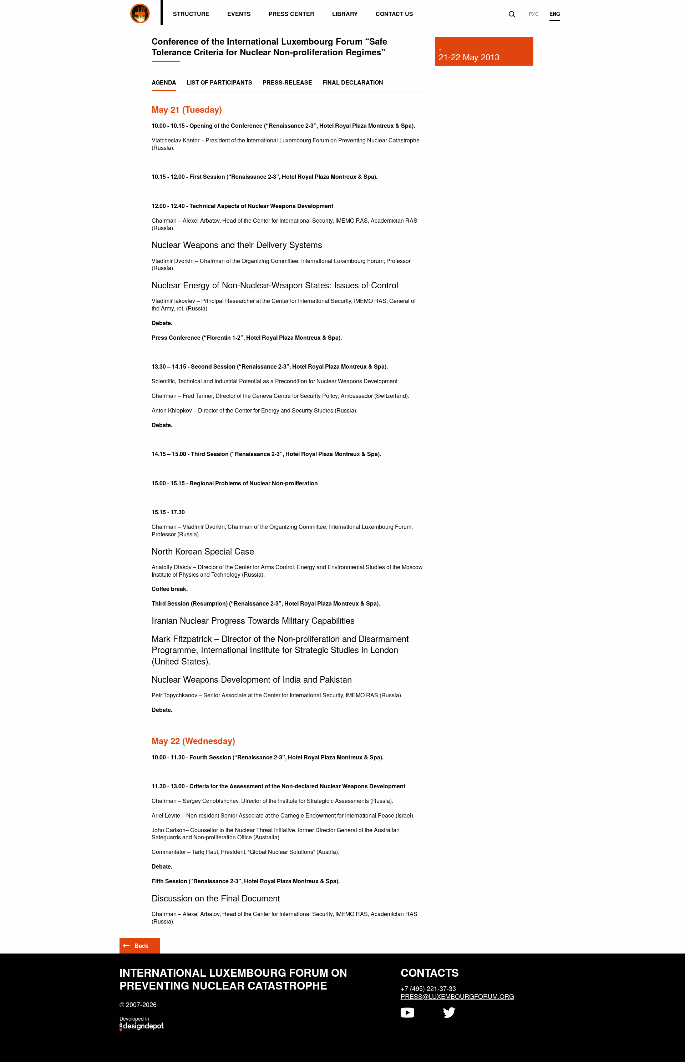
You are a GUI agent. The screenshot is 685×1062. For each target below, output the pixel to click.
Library (345, 14)
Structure (191, 14)
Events (239, 14)
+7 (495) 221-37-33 (428, 988)
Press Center (291, 14)
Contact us (394, 14)
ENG (554, 14)
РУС (534, 14)
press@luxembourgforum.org (457, 996)
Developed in (134, 1018)
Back (141, 945)
